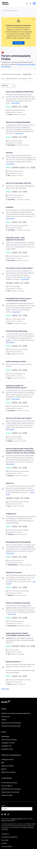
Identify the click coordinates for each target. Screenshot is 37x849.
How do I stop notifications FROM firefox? (20, 92)
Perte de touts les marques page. (17, 331)
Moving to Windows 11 (13, 662)
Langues (16, 649)
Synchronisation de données (22, 680)
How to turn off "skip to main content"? (19, 418)
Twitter (3, 720)
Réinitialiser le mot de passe (10, 789)
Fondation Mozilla (16, 819)
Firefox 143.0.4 (27, 74)
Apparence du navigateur (21, 256)
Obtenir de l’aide (6, 795)
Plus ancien (5, 689)
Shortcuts (9, 152)
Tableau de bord (19, 171)
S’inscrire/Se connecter (9, 782)
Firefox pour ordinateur (9, 739)
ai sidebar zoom (11, 514)
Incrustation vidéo (19, 319)
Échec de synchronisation (21, 406)
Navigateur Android (7, 743)
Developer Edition (7, 759)
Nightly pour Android (8, 772)
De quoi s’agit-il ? (7, 786)
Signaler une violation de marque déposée (15, 713)
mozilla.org (5, 834)
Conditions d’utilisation (9, 837)
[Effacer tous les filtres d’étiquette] (34, 74)
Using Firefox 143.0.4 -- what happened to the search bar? (15, 239)
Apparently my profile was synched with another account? (16, 387)
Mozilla (5, 702)
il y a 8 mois (22, 114)
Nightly (3, 769)
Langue (3, 805)
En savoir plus (18, 43)
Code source (5, 716)
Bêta (2, 763)
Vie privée (4, 840)
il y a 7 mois (19, 175)
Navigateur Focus (7, 749)
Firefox (10, 110)
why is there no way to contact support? (19, 268)
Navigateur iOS (6, 746)
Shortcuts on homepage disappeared (18, 122)
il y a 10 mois (26, 199)
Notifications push (19, 110)
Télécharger (5, 736)
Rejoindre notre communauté (11, 723)
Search (26, 3)
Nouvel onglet (18, 140)
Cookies (4, 843)
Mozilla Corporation (8, 820)
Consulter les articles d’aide (10, 726)
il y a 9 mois (23, 534)
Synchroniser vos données (10, 792)
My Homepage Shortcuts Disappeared (18, 542)
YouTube (5, 814)
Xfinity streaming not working (16, 361)
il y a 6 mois (25, 145)
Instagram (8, 814)
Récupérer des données (21, 225)
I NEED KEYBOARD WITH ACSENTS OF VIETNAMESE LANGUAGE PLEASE (18, 634)
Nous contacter (6, 846)
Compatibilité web (19, 373)
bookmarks (9, 207)
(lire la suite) (15, 103)
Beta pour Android (7, 766)
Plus (29, 78)
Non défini (17, 286)
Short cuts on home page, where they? (18, 183)
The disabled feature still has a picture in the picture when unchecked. (18, 299)
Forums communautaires (10, 10)
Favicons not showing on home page (18, 603)
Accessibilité (18, 436)
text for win (10, 483)
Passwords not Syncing (14, 572)
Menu (30, 3)
